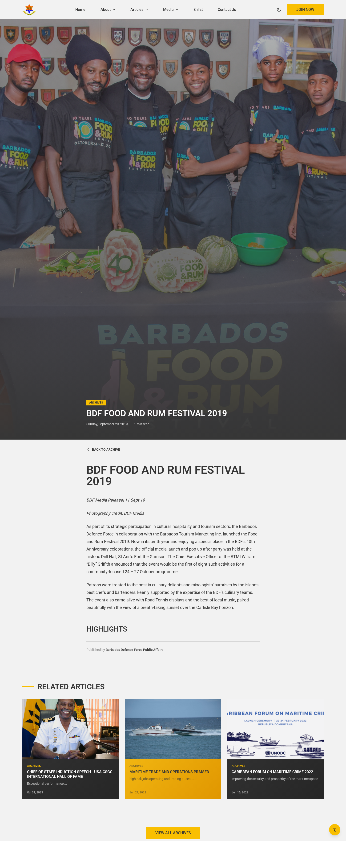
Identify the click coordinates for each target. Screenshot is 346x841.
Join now (305, 9)
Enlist (198, 9)
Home (80, 9)
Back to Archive (106, 449)
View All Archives (173, 833)
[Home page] (29, 9)
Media (169, 9)
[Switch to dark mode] (279, 9)
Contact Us (227, 9)
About (106, 9)
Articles (137, 9)
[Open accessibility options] (334, 829)
